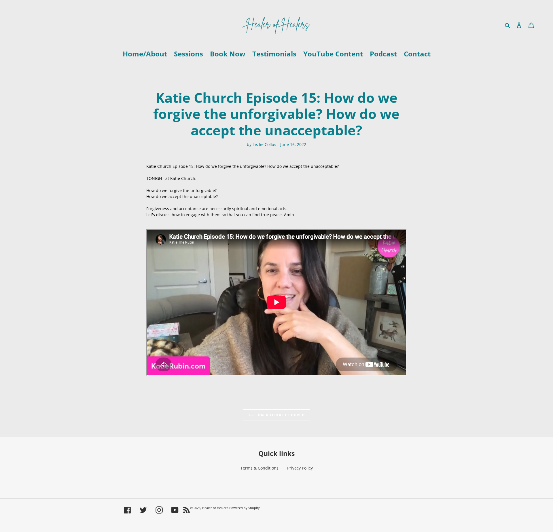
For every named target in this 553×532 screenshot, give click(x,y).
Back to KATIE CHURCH (281, 415)
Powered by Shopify (244, 508)
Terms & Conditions (259, 468)
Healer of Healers (215, 508)
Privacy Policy (300, 468)
